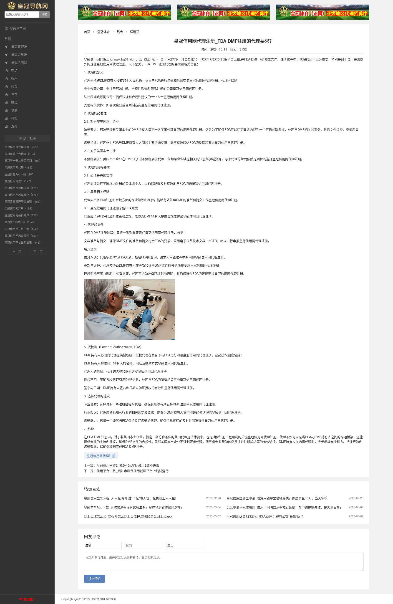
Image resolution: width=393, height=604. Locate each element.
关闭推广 (29, 599)
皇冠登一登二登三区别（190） (23, 160)
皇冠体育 (103, 31)
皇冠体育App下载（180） (20, 174)
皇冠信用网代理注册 (101, 455)
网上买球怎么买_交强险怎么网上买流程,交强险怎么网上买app (128, 516)
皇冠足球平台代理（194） (21, 154)
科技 (11, 118)
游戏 (11, 126)
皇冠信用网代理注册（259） (22, 147)
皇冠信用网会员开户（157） (22, 215)
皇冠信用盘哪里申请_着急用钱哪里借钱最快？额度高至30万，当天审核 (277, 498)
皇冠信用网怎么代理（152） (22, 236)
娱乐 (11, 78)
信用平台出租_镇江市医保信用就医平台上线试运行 (133, 470)
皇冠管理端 (16, 46)
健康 (11, 110)
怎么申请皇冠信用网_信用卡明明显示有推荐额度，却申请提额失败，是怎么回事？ (285, 507)
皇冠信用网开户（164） (19, 208)
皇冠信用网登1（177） (19, 181)
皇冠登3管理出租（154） (20, 222)
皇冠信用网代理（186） (19, 167)
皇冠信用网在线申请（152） (22, 229)
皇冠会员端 (16, 54)
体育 (11, 94)
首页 (8, 38)
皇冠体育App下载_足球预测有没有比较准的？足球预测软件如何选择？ (134, 507)
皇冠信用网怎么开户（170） (22, 195)
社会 (11, 86)
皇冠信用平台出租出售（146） (23, 242)
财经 (11, 102)
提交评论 (94, 579)
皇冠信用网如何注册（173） (22, 188)
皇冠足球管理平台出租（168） (23, 201)
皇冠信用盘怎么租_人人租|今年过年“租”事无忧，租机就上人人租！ (131, 498)
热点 (11, 70)
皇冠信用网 (16, 62)
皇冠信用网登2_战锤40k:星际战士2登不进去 (128, 465)
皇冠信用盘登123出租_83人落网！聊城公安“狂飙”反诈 (265, 516)
